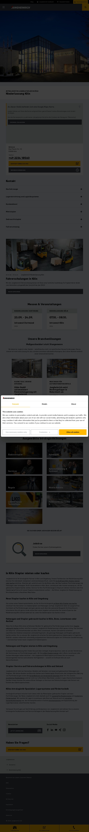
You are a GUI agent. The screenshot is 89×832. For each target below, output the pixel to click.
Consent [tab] (15, 404)
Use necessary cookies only (16, 432)
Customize (43, 432)
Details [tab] (44, 404)
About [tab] (73, 404)
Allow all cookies (72, 432)
